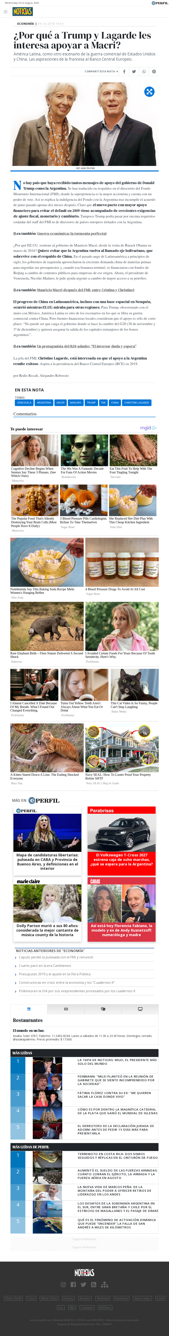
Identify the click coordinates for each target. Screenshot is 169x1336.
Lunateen (87, 1307)
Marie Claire (49, 1298)
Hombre (85, 1298)
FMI (103, 402)
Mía (72, 1307)
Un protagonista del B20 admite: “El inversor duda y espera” (86, 346)
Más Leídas (22, 1053)
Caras (31, 1298)
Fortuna (68, 1298)
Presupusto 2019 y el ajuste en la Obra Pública (54, 974)
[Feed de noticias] (93, 1285)
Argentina (44, 402)
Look (160, 1298)
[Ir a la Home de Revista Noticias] (21, 11)
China (115, 402)
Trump (91, 402)
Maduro (75, 402)
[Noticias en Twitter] (83, 1285)
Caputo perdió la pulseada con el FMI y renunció (56, 957)
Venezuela (24, 402)
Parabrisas (121, 1298)
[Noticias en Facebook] (73, 1285)
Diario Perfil (13, 1298)
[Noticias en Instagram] (63, 1285)
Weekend (103, 1298)
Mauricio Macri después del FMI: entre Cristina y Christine (85, 290)
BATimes (105, 1307)
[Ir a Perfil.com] (160, 2)
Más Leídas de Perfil (31, 1147)
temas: (20, 397)
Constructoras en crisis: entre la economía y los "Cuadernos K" (67, 982)
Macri (61, 402)
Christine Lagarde (136, 402)
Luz (60, 1307)
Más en (19, 800)
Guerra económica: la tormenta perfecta (71, 233)
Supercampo (142, 1298)
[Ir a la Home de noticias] (84, 1272)
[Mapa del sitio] (104, 1285)
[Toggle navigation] (6, 11)
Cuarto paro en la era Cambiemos (45, 965)
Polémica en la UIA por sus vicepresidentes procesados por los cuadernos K (77, 991)
